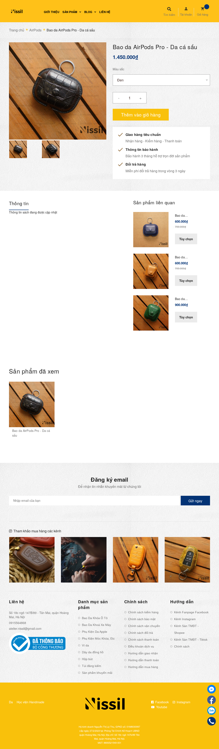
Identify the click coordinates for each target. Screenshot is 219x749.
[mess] (211, 689)
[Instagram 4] (84, 560)
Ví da (85, 645)
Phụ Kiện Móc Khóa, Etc (98, 638)
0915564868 (17, 623)
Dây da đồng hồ (93, 652)
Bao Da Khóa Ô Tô (95, 618)
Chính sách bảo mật (141, 619)
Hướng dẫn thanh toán (143, 660)
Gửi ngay (195, 500)
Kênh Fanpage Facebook (191, 612)
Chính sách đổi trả (140, 632)
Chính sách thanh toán (143, 639)
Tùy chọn (186, 239)
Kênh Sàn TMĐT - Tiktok (190, 639)
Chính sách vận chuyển (144, 626)
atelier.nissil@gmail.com (25, 628)
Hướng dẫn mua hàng (143, 667)
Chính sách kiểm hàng (143, 612)
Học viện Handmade (30, 702)
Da (11, 702)
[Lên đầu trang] (207, 738)
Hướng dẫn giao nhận (143, 653)
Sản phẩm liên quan (154, 202)
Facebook (161, 702)
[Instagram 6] (187, 560)
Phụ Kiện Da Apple (94, 631)
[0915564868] (211, 721)
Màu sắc (118, 69)
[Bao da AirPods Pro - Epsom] (151, 229)
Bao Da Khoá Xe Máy (96, 625)
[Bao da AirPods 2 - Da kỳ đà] (151, 312)
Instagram (183, 702)
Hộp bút (87, 659)
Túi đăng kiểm (91, 666)
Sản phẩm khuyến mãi (97, 672)
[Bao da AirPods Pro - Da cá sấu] (32, 404)
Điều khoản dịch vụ (141, 646)
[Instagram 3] (32, 560)
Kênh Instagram (185, 619)
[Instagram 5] (135, 560)
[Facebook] (211, 700)
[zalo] (211, 710)
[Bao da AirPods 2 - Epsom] (151, 271)
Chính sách (181, 646)
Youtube (161, 707)
